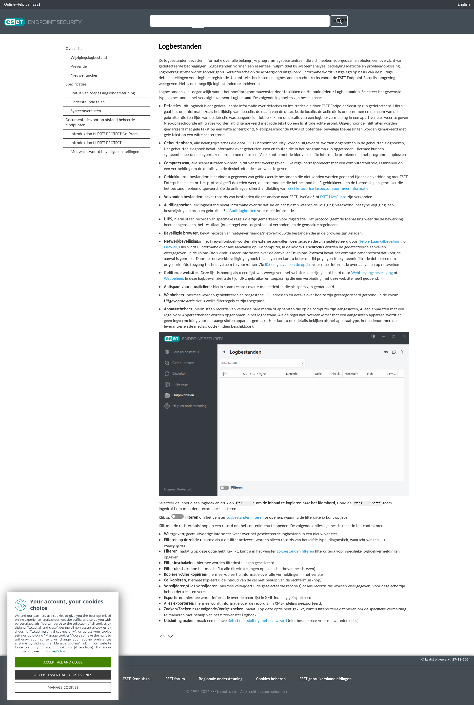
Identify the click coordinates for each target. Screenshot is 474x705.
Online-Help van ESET (22, 4)
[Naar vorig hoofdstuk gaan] (162, 636)
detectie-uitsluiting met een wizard (257, 621)
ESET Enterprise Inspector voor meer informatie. (328, 189)
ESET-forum (175, 679)
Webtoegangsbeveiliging (372, 273)
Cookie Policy (55, 651)
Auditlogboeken (242, 211)
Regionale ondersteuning (220, 679)
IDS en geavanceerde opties (288, 265)
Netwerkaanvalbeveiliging (380, 241)
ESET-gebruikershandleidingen (325, 679)
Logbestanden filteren (245, 517)
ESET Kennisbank (137, 679)
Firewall (170, 247)
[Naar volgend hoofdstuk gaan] (170, 636)
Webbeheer (173, 279)
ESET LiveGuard (333, 197)
